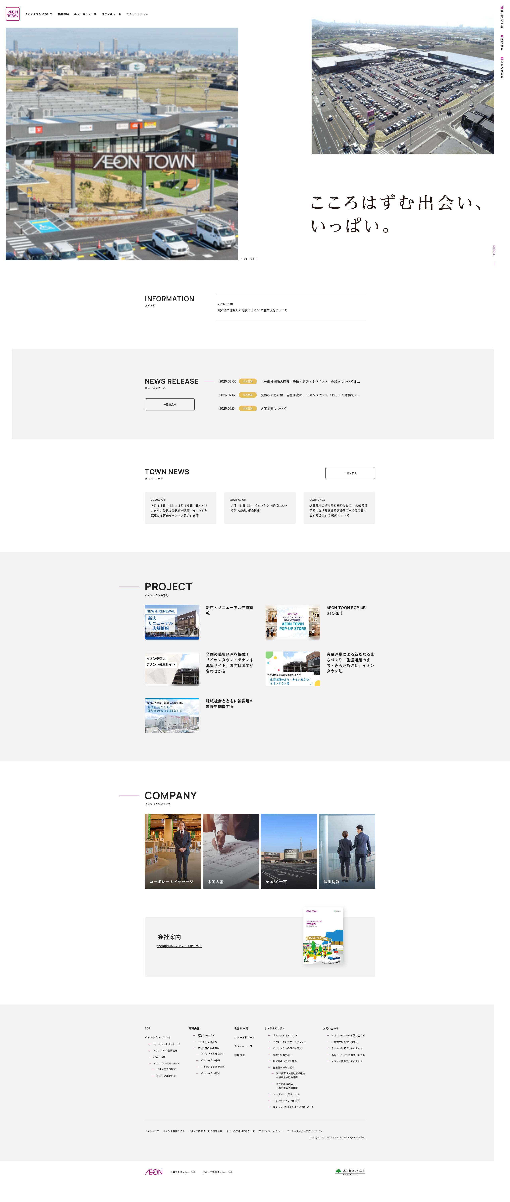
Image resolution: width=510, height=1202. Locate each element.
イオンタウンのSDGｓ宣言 (287, 1048)
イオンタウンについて (158, 1037)
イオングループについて (166, 1063)
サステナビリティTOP (285, 1035)
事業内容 (194, 1028)
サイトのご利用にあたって (240, 1131)
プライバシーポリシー (271, 1131)
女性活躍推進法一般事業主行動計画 (287, 1085)
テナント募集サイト (174, 1131)
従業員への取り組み (283, 1067)
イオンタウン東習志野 (213, 1066)
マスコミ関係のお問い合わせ (347, 1061)
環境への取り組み (282, 1054)
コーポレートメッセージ (166, 1044)
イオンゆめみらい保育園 (286, 1100)
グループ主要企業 (166, 1075)
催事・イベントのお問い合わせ (348, 1054)
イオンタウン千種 (210, 1060)
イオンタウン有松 (210, 1073)
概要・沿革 (159, 1057)
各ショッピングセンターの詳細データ (293, 1107)
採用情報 (239, 1055)
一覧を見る (169, 404)
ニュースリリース (244, 1037)
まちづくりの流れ (207, 1041)
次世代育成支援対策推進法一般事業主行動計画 (290, 1075)
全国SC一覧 (241, 1028)
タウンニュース (243, 1046)
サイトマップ (152, 1131)
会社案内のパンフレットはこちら (179, 946)
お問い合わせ (330, 1028)
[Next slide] (256, 259)
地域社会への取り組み (285, 1061)
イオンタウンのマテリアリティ (289, 1041)
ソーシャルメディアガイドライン (305, 1131)
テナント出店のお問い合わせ (347, 1048)
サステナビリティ (274, 1028)
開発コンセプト (206, 1035)
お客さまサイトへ (179, 1172)
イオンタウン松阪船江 (213, 1054)
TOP (147, 1028)
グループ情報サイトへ (215, 1172)
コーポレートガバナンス (286, 1094)
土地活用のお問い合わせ (345, 1041)
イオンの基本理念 (166, 1069)
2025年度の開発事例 (208, 1048)
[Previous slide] (242, 259)
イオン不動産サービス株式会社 (205, 1131)
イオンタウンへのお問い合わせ (348, 1035)
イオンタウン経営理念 (165, 1050)
